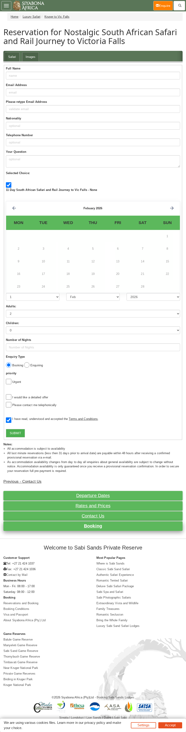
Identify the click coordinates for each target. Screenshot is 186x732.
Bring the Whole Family (111, 620)
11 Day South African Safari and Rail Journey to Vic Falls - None (51, 190)
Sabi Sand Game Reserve (20, 651)
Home (14, 16)
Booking (93, 525)
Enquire (166, 5)
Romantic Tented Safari (112, 580)
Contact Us (93, 515)
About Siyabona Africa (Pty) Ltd (24, 620)
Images (31, 57)
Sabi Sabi (120, 717)
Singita (64, 717)
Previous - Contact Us (22, 481)
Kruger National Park (17, 685)
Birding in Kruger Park (18, 679)
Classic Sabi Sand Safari (113, 569)
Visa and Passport (15, 614)
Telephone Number (19, 135)
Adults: (11, 306)
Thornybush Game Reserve (21, 656)
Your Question (16, 151)
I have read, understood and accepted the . (54, 419)
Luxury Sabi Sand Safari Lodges (118, 626)
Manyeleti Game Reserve (20, 645)
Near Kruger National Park (20, 668)
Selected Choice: (18, 173)
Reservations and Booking (20, 603)
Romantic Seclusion (109, 614)
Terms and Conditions (83, 419)
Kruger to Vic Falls (56, 16)
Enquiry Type (15, 356)
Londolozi (77, 717)
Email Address (16, 85)
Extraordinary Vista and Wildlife (117, 603)
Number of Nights (18, 340)
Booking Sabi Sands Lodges (116, 697)
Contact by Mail (16, 575)
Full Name (13, 68)
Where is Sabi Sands (110, 563)
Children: (12, 323)
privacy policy (94, 723)
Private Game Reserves (19, 673)
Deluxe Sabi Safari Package (115, 586)
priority (11, 373)
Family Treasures (108, 609)
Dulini (107, 717)
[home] (28, 5)
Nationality (13, 118)
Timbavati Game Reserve (20, 662)
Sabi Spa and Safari (109, 592)
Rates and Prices (93, 505)
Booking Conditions (16, 609)
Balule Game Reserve (18, 639)
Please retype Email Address (26, 102)
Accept (170, 725)
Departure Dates (93, 495)
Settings (143, 725)
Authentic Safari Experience (115, 575)
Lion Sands (93, 717)
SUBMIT (15, 433)
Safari (12, 57)
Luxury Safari (31, 16)
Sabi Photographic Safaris (113, 597)
